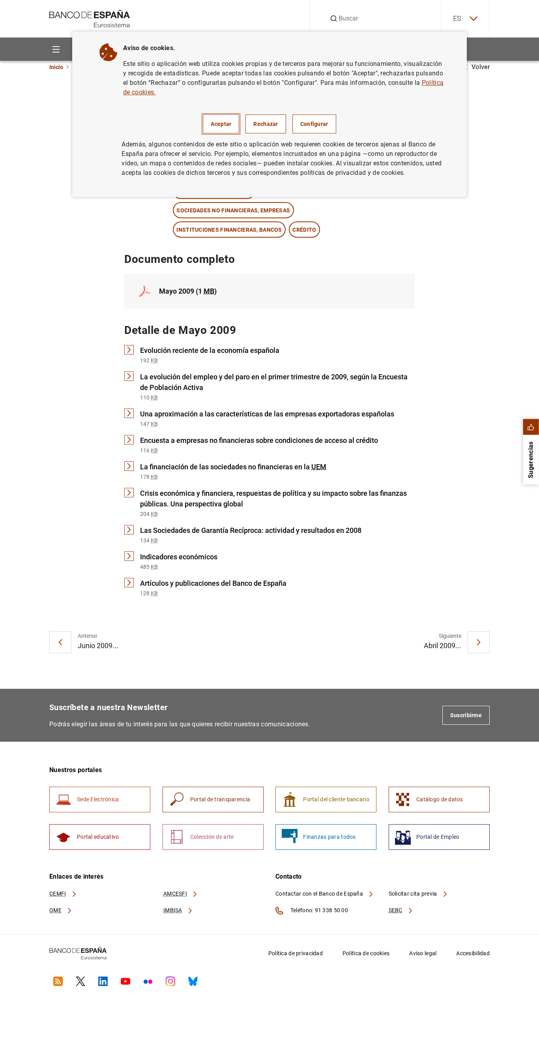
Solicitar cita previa (413, 894)
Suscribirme (466, 715)
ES (457, 18)
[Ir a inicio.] (89, 18)
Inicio (56, 67)
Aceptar (221, 124)
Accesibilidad (473, 953)
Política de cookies (365, 953)
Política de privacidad (295, 953)
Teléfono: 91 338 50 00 (318, 910)
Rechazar (265, 124)
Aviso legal (422, 953)
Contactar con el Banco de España (319, 894)
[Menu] (56, 49)
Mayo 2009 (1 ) (188, 291)
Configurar (314, 124)
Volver (481, 67)
